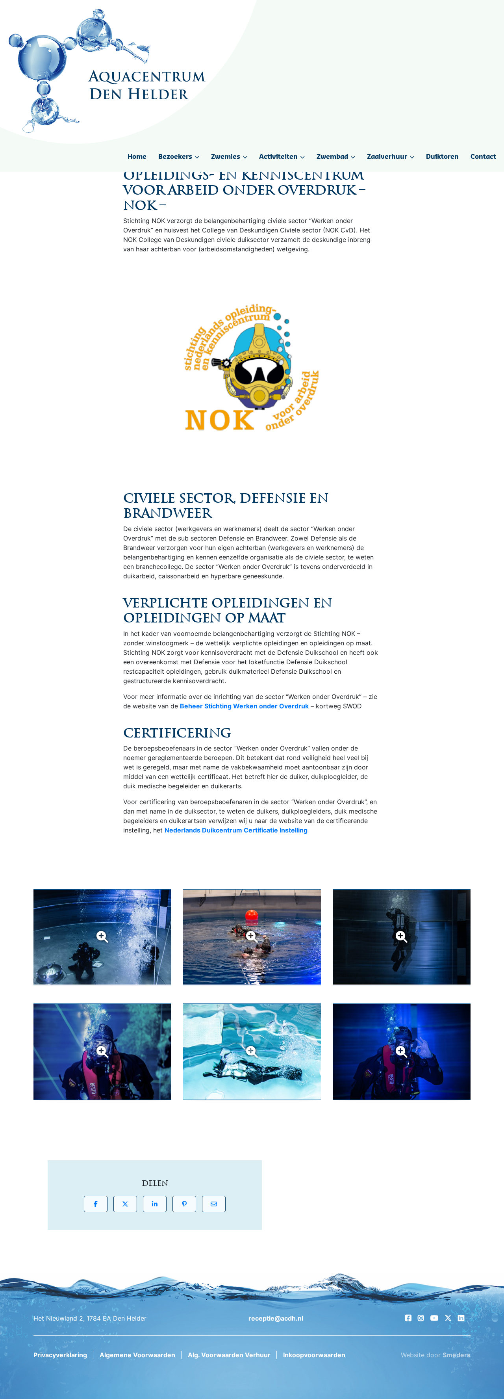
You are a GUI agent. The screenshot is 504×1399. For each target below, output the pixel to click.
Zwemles (225, 157)
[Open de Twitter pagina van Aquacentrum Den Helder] (448, 1318)
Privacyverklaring (60, 1355)
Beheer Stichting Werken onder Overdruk (244, 706)
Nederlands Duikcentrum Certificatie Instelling (236, 830)
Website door (436, 1355)
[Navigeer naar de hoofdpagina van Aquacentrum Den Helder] (107, 71)
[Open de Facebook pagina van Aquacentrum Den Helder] (408, 1318)
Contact (483, 157)
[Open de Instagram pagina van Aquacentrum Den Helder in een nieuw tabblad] (421, 1318)
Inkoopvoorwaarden (314, 1355)
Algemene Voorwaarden (137, 1355)
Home (137, 157)
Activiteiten (278, 157)
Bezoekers (175, 157)
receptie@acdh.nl (275, 1318)
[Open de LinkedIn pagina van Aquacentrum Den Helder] (461, 1318)
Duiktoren (442, 157)
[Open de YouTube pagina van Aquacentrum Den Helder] (434, 1318)
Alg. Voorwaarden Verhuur (229, 1355)
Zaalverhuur (387, 157)
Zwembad (332, 157)
